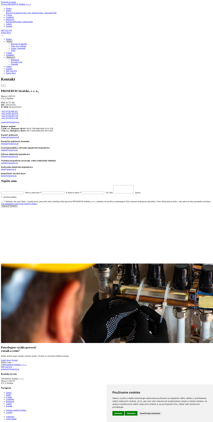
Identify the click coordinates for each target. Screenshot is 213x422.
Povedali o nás (16, 62)
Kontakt (9, 69)
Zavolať (14, 360)
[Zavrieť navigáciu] (2, 35)
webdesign (10, 417)
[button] (8, 11)
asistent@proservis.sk (9, 150)
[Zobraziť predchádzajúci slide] (2, 85)
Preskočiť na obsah (8, 2)
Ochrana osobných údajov (16, 410)
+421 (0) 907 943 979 (9, 113)
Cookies (9, 412)
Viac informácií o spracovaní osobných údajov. (19, 204)
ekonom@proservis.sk (9, 144)
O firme (9, 53)
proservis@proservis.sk (10, 122)
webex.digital (11, 419)
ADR (13, 50)
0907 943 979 (11, 71)
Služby (8, 395)
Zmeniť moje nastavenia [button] (150, 413)
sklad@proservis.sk (8, 169)
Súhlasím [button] (118, 413)
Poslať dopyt (6, 33)
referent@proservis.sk (9, 156)
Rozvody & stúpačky (19, 44)
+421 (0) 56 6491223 (9, 111)
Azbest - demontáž (18, 48)
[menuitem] (14, 13)
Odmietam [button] (131, 413)
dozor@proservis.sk (9, 176)
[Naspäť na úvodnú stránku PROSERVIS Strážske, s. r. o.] (16, 4)
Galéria (9, 66)
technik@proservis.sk (9, 163)
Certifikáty (10, 55)
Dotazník (14, 64)
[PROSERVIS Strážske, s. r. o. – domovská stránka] (13, 365)
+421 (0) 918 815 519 (9, 116)
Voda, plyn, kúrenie (18, 46)
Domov (9, 39)
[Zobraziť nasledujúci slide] (4, 85)
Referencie (15, 60)
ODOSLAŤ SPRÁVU (9, 206)
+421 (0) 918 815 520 (9, 118)
